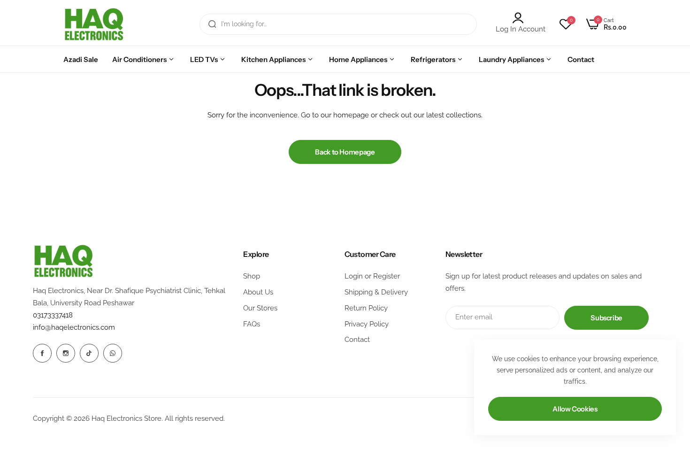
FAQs (251, 324)
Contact (357, 339)
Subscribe (606, 317)
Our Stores (260, 308)
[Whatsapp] (112, 353)
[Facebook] (42, 353)
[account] (520, 17)
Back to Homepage (345, 151)
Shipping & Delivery (376, 292)
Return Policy (366, 308)
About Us (258, 292)
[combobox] (338, 24)
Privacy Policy (367, 324)
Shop (251, 276)
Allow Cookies (574, 408)
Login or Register (372, 276)
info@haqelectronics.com (74, 327)
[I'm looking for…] (212, 24)
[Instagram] (65, 353)
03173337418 (53, 315)
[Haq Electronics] (93, 24)
